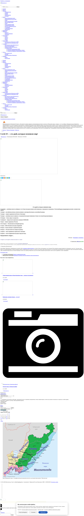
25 (2, 418)
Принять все (43, 512)
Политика (7, 34)
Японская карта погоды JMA (10, 19)
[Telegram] (6, 178)
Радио (6, 36)
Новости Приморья (9, 33)
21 (6, 417)
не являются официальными (28, 248)
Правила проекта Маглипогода (11, 47)
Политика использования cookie (13, 49)
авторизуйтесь (3, 393)
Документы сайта (8, 48)
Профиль (4, 56)
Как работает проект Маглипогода (11, 96)
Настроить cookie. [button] (54, 482)
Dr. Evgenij (5, 279)
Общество (5, 31)
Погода (4, 9)
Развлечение (5, 35)
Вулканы (7, 16)
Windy (6, 20)
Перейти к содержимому (5, 0)
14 (6, 416)
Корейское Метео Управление (11, 55)
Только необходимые (23, 512)
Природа (4, 10)
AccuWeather (7, 27)
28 (6, 418)
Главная (4, 8)
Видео (6, 38)
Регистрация (7, 58)
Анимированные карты (9, 25)
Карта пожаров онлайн (9, 24)
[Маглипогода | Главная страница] (3, 2)
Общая (6, 39)
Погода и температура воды (10, 26)
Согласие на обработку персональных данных (16, 51)
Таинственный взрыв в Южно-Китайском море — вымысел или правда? (18, 275)
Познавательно (8, 63)
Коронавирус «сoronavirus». (78, 237)
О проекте (5, 43)
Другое (4, 52)
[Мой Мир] (9, 178)
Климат (6, 13)
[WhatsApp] (7, 178)
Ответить (3, 512)
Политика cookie (40, 509)
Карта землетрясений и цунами (11, 21)
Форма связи (5, 40)
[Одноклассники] (4, 178)
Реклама (6, 54)
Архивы (2, 408)
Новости (6, 32)
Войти (6, 57)
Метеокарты (7, 29)
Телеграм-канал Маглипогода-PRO (12, 41)
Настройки (33, 512)
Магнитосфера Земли (9, 22)
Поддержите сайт (8, 53)
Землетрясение (8, 15)
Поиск (1, 406)
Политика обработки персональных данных (16, 50)
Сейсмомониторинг (9, 28)
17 (1, 417)
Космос (6, 14)
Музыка (6, 37)
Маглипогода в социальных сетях (11, 42)
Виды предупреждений (9, 46)
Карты (4, 17)
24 (1, 418)
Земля (6, 23)
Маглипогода (3, 136)
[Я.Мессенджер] (1, 178)
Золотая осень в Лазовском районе (10, 386)
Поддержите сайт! (4, 252)
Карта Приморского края (10, 18)
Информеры (5, 30)
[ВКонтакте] (2, 178)
